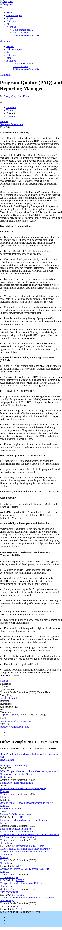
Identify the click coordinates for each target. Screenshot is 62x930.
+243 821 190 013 (9, 715)
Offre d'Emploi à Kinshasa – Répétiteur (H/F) (23, 788)
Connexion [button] (5, 41)
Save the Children (25, 831)
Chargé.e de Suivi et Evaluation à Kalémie (21, 883)
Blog (8, 24)
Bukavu (4, 857)
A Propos (11, 27)
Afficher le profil (8, 698)
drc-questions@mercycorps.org (15, 721)
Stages (9, 18)
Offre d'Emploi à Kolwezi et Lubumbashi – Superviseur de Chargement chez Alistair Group (29, 772)
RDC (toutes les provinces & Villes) (18, 837)
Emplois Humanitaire (10, 808)
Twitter (10, 110)
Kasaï (26, 96)
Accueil (10, 12)
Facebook (11, 107)
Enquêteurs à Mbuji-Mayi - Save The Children (23, 820)
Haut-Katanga (7, 759)
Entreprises (11, 21)
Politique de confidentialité (26, 35)
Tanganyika (6, 886)
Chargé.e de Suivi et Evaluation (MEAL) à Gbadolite (27, 897)
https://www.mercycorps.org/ (14, 726)
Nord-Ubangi (7, 900)
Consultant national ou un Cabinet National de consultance (29, 834)
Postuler (4, 121)
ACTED (20, 817)
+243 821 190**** (33, 715)
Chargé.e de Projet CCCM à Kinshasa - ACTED (24, 868)
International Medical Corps (30, 846)
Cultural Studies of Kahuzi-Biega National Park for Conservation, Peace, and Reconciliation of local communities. (25, 851)
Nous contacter (20, 32)
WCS (18, 866)
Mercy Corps (11, 96)
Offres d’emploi (14, 15)
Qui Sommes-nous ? (23, 29)
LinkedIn (11, 116)
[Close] (1, 7)
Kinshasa (4, 791)
